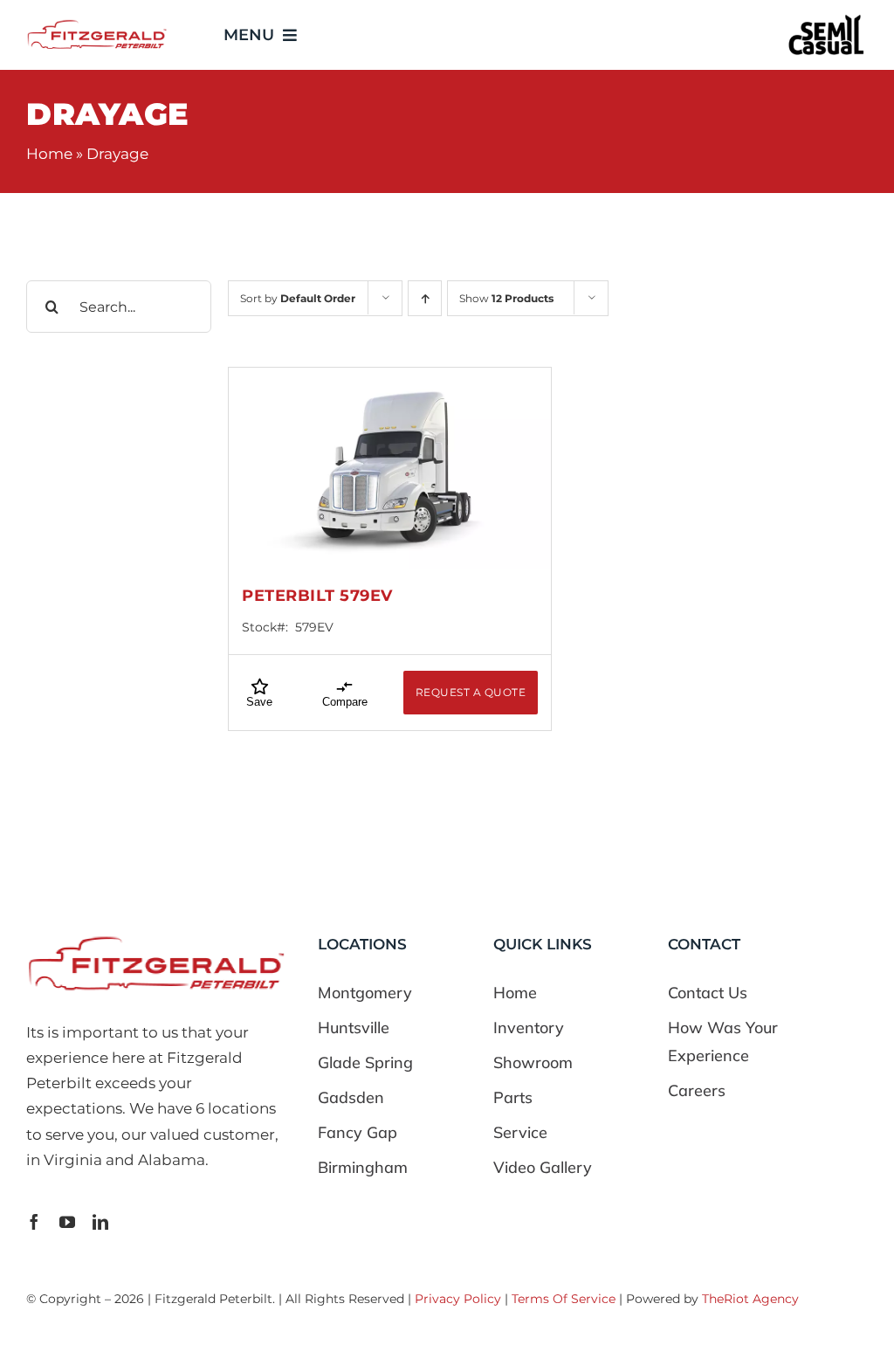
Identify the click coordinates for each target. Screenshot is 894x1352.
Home (49, 153)
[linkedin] (100, 1222)
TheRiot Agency (750, 1299)
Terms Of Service (563, 1299)
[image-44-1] (826, 18)
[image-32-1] (96, 24)
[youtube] (67, 1222)
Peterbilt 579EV (317, 595)
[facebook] (34, 1222)
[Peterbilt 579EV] (390, 468)
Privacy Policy (458, 1299)
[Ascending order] (425, 298)
